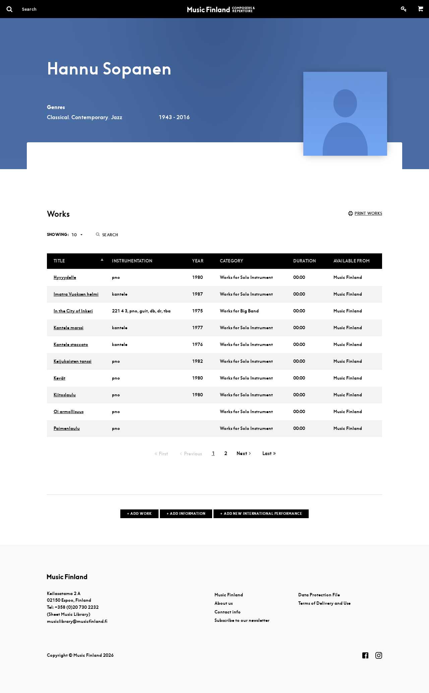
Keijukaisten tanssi (72, 361)
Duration (304, 261)
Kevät (59, 378)
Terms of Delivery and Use (324, 603)
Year (197, 261)
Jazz (116, 117)
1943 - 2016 (174, 117)
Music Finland (228, 595)
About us (223, 603)
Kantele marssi (68, 328)
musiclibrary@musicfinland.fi (77, 621)
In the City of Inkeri (73, 311)
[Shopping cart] (421, 9)
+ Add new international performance (261, 513)
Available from (351, 261)
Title (59, 261)
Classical (58, 117)
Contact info (227, 612)
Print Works (368, 213)
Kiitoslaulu (65, 395)
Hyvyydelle (65, 277)
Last (266, 453)
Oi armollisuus (68, 411)
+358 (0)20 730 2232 (77, 607)
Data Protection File (319, 595)
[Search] (41, 9)
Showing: (58, 234)
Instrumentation (132, 261)
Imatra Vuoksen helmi (76, 294)
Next (242, 453)
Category (232, 261)
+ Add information (186, 513)
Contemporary (89, 117)
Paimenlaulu (67, 428)
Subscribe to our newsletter (241, 620)
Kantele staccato (71, 344)
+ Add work (139, 513)
